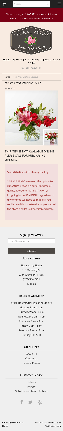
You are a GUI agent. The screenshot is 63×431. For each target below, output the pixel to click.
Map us (31, 284)
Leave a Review (31, 363)
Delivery (31, 382)
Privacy (31, 386)
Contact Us (31, 358)
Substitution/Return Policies (31, 391)
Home (7, 77)
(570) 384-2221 (32, 68)
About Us (31, 354)
